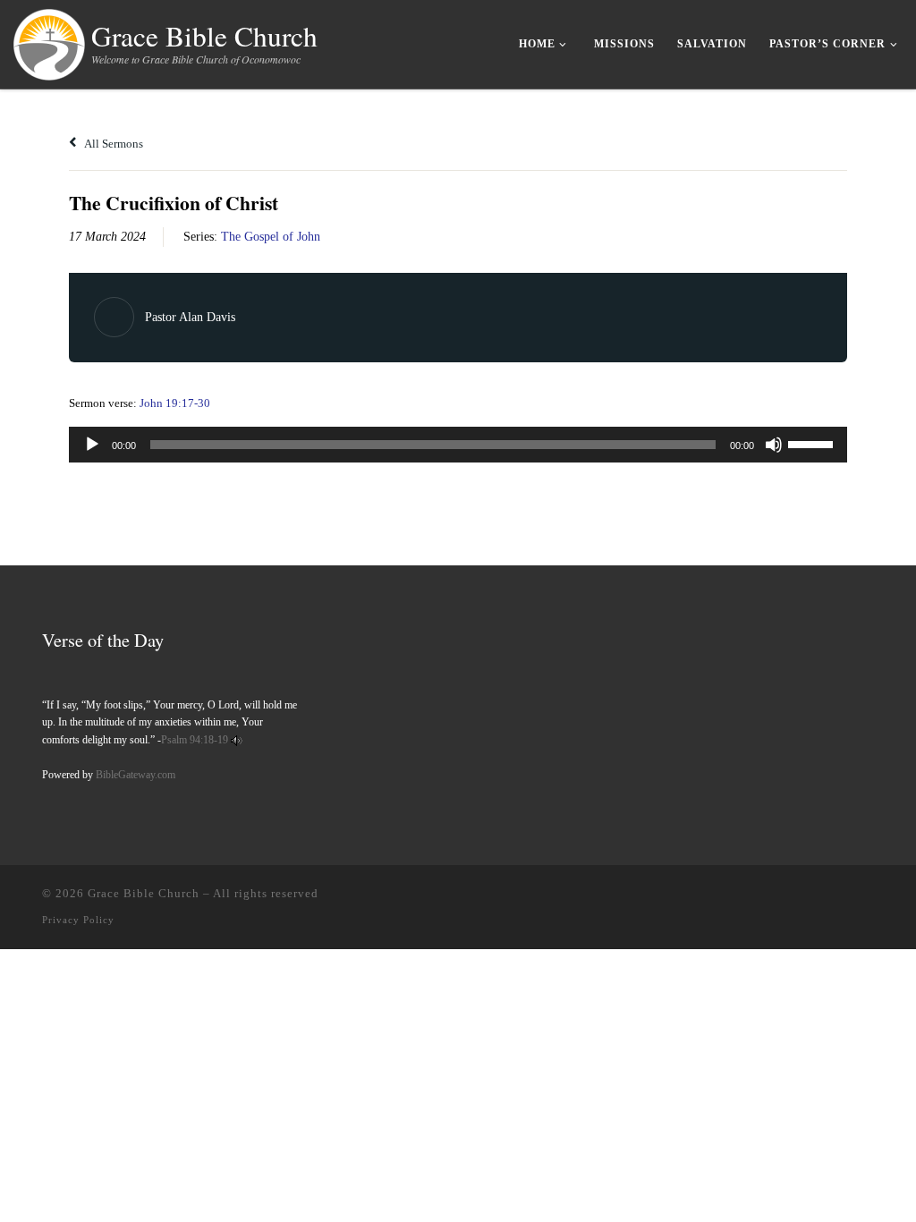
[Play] (92, 445)
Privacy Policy (78, 919)
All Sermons (112, 143)
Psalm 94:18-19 (194, 740)
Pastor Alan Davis (190, 317)
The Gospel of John (270, 236)
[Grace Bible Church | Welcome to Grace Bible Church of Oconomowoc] (49, 40)
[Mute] (774, 445)
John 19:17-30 (175, 403)
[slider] (813, 443)
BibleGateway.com (135, 774)
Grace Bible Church (143, 893)
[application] (458, 444)
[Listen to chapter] (236, 740)
